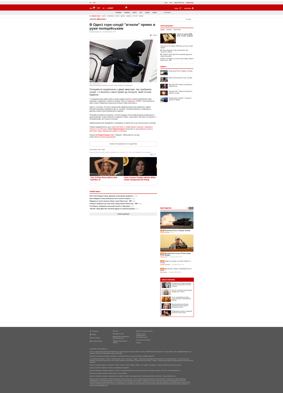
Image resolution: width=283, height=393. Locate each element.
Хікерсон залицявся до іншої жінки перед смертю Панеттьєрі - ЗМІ (116, 203)
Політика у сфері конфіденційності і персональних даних (142, 335)
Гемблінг (141, 16)
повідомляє (131, 101)
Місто (135, 12)
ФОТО (170, 3)
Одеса (103, 149)
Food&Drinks (110, 16)
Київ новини (163, 272)
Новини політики (165, 232)
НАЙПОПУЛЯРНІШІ (179, 3)
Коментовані (177, 29)
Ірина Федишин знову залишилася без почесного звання (112, 198)
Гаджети (122, 16)
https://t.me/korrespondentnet (104, 137)
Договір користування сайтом (144, 331)
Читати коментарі (123, 214)
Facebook (95, 331)
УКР (94, 3)
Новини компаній (165, 264)
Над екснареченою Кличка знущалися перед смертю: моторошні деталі (180, 305)
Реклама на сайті (118, 334)
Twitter (94, 334)
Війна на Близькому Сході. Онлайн (180, 78)
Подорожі (129, 16)
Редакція (138, 342)
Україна (127, 12)
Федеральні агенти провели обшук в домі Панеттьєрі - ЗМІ (113, 201)
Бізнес (147, 12)
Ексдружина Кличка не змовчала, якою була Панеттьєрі (182, 311)
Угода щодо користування (143, 340)
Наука (155, 12)
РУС (91, 3)
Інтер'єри (135, 16)
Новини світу (164, 257)
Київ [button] (91, 8)
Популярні (169, 29)
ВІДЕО (166, 3)
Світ (141, 12)
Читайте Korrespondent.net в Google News (123, 144)
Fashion (103, 16)
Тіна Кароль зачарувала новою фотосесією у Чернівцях (112, 206)
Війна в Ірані (101, 19)
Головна (118, 12)
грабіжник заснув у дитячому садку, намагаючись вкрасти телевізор (121, 130)
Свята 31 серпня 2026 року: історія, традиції (185, 35)
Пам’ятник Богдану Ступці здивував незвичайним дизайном (113, 196)
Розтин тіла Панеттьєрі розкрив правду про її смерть (182, 290)
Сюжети (163, 67)
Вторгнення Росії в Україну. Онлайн (180, 71)
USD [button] (103, 8)
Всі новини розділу (95, 16)
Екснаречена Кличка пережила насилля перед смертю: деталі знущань (181, 284)
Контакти (116, 331)
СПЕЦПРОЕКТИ (189, 3)
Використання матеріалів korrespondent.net (121, 337)
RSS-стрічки (96, 338)
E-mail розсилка (97, 341)
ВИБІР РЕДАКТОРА (165, 208)
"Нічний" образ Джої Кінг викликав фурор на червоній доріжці (114, 209)
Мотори (117, 16)
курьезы (95, 149)
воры (99, 149)
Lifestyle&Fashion (166, 26)
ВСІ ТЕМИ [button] (188, 19)
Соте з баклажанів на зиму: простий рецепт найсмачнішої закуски (181, 298)
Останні (162, 29)
